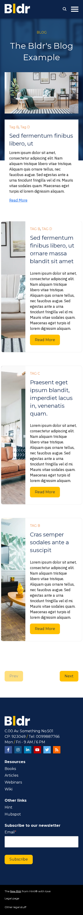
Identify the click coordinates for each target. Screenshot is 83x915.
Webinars (13, 782)
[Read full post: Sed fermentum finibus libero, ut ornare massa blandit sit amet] (13, 286)
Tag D (25, 127)
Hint (8, 807)
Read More (18, 200)
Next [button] (69, 676)
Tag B (14, 127)
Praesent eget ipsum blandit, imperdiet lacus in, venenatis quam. (51, 398)
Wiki (8, 789)
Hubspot (13, 814)
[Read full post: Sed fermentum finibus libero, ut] (41, 93)
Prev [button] (13, 676)
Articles (11, 775)
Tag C (35, 373)
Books (10, 769)
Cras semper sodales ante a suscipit (49, 542)
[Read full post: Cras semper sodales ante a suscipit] (13, 579)
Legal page (12, 898)
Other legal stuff (15, 907)
